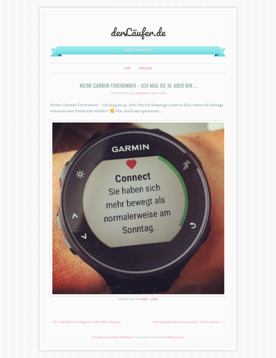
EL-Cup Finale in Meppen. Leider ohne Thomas (85, 322)
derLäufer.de (138, 32)
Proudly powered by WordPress (112, 337)
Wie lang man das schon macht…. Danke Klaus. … (189, 322)
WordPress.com (173, 337)
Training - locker (148, 299)
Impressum (145, 68)
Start (127, 68)
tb (164, 93)
